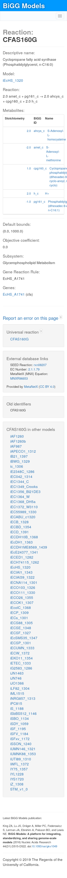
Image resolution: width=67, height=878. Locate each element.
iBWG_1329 (20, 461)
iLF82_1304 (20, 688)
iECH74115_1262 (24, 562)
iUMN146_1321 (23, 748)
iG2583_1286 (21, 667)
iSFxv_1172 (20, 738)
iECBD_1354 (20, 526)
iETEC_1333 (20, 662)
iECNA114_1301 (23, 582)
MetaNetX (31, 386)
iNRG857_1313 (22, 698)
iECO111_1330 (22, 592)
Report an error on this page (31, 318)
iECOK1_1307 (22, 602)
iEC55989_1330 (23, 511)
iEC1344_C (19, 481)
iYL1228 (17, 773)
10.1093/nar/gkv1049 (44, 846)
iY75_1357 (19, 768)
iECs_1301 (19, 617)
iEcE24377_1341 (24, 551)
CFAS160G (19, 338)
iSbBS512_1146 (23, 713)
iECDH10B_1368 (24, 536)
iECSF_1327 (20, 632)
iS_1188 (17, 708)
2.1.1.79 (33, 369)
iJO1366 (17, 682)
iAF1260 (17, 436)
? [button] (60, 317)
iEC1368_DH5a (23, 501)
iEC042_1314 (21, 476)
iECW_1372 (20, 652)
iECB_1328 (19, 521)
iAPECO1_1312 (23, 451)
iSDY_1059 (19, 723)
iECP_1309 (19, 612)
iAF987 (16, 446)
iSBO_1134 (19, 718)
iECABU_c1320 (22, 516)
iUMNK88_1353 (23, 753)
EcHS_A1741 (14, 294)
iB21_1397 (19, 456)
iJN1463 (17, 672)
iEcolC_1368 (20, 607)
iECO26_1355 (21, 597)
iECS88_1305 (21, 622)
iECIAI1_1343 (21, 572)
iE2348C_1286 (22, 471)
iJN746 (16, 677)
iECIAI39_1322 (22, 577)
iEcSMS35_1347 (23, 637)
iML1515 (17, 693)
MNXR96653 (19, 378)
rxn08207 (40, 364)
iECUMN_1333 (22, 647)
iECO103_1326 (22, 587)
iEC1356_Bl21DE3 (25, 491)
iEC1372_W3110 (24, 506)
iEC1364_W (20, 496)
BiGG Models (24, 5)
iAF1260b (18, 441)
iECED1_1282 (21, 557)
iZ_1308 (16, 783)
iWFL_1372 (19, 763)
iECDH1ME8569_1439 (28, 546)
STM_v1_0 (19, 788)
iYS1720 (17, 778)
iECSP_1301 (20, 642)
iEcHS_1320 (13, 80)
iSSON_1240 (20, 743)
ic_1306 (16, 466)
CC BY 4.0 (47, 386)
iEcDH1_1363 (21, 541)
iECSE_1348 (20, 627)
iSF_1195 (18, 728)
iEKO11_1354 (21, 657)
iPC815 (16, 703)
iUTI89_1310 (20, 758)
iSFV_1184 (19, 733)
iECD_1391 (19, 531)
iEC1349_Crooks (24, 486)
